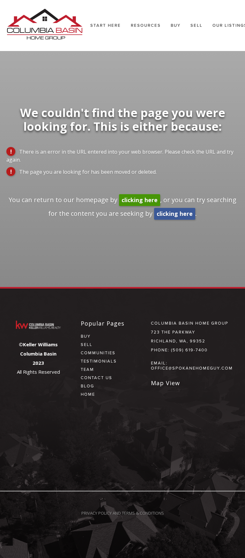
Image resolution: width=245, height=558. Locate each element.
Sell (87, 344)
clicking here (140, 200)
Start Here (105, 25)
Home (88, 394)
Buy (176, 25)
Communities (98, 353)
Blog (87, 386)
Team (87, 369)
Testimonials (99, 361)
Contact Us (96, 377)
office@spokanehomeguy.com (192, 368)
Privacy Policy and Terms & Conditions (122, 513)
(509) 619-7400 (189, 350)
